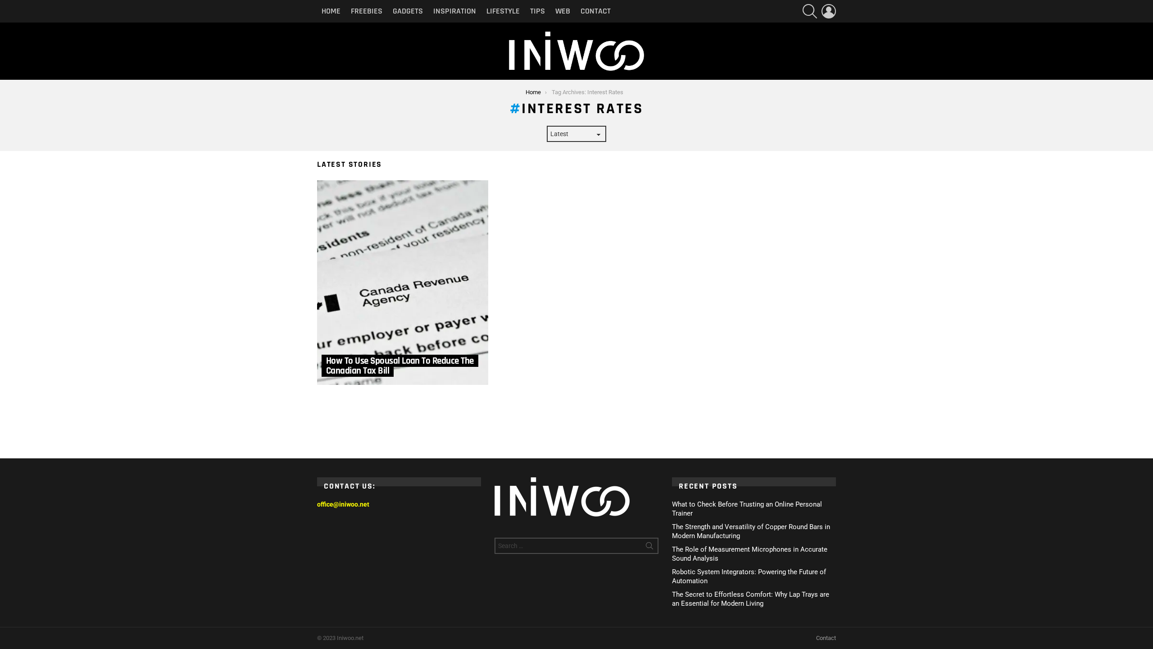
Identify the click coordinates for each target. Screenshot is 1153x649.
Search (649, 548)
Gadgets (408, 11)
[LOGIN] (829, 11)
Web (562, 11)
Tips (537, 11)
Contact (596, 11)
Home (331, 11)
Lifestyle (503, 11)
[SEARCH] (810, 11)
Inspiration (454, 11)
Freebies (366, 11)
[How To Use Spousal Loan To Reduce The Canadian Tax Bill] (402, 282)
